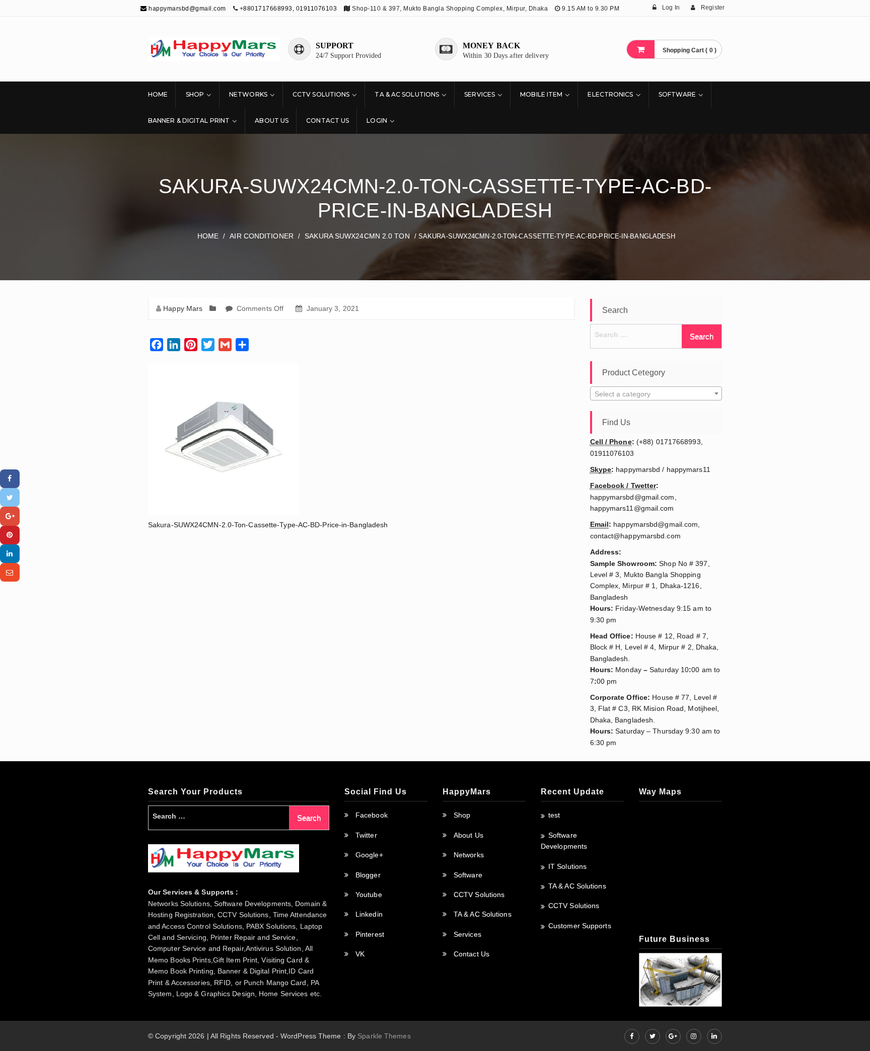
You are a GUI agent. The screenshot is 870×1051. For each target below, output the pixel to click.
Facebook (371, 815)
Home (158, 94)
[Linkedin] (10, 553)
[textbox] (656, 394)
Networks (248, 94)
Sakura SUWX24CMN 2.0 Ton (357, 236)
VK (360, 954)
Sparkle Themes (383, 1036)
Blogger (368, 875)
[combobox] (656, 393)
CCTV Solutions (321, 94)
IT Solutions (567, 866)
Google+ (369, 855)
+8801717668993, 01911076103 (288, 8)
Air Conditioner (262, 236)
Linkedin (369, 914)
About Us (271, 120)
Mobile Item (541, 94)
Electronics (610, 94)
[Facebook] (10, 478)
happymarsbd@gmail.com (186, 8)
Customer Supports (579, 926)
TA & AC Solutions (407, 94)
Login (377, 120)
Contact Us (327, 120)
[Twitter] (10, 497)
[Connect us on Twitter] (652, 1036)
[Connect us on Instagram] (693, 1036)
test (554, 815)
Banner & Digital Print (189, 120)
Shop (195, 94)
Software (677, 94)
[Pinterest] (10, 535)
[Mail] (10, 572)
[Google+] (10, 516)
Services (479, 94)
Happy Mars (182, 308)
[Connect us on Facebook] (631, 1036)
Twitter (366, 835)
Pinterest (369, 934)
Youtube (368, 895)
